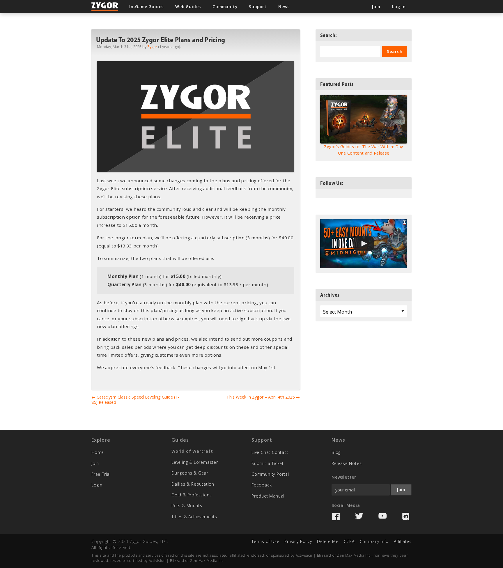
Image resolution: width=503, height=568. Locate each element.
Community (224, 6)
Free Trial (101, 474)
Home (97, 452)
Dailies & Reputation (192, 484)
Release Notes (347, 463)
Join (95, 463)
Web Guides (188, 6)
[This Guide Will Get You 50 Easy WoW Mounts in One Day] (363, 243)
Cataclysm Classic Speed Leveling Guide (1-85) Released (135, 399)
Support (258, 6)
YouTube (382, 516)
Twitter (359, 516)
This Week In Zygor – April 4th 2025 (263, 397)
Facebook (336, 516)
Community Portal (270, 474)
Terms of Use (265, 541)
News (284, 6)
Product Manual (268, 496)
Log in (399, 6)
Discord (405, 516)
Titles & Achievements (194, 516)
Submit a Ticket (268, 463)
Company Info (374, 541)
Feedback (262, 485)
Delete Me (327, 541)
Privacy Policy (298, 541)
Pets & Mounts (186, 505)
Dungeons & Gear (189, 473)
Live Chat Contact (270, 452)
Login (96, 485)
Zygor (152, 46)
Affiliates (403, 541)
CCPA (349, 541)
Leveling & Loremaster (194, 462)
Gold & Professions (191, 495)
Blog (336, 452)
